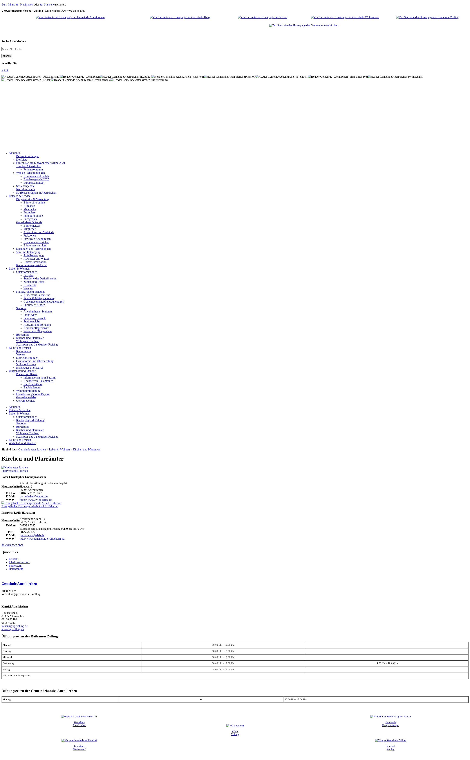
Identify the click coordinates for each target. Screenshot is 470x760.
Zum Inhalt (7, 4)
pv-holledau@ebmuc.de (34, 496)
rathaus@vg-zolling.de (14, 626)
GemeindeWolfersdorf (79, 748)
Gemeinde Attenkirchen (19, 584)
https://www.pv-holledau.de (36, 499)
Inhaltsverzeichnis (19, 562)
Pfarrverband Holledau (14, 470)
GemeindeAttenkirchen (79, 724)
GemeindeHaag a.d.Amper (390, 724)
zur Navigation (24, 4)
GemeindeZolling (391, 748)
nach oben (18, 544)
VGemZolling (235, 733)
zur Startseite (47, 4)
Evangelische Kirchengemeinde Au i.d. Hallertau (29, 506)
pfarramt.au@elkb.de (32, 535)
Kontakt (13, 559)
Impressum (15, 565)
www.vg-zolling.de (12, 629)
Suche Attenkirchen (13, 41)
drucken (6, 544)
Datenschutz (16, 568)
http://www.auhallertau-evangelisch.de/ (42, 538)
